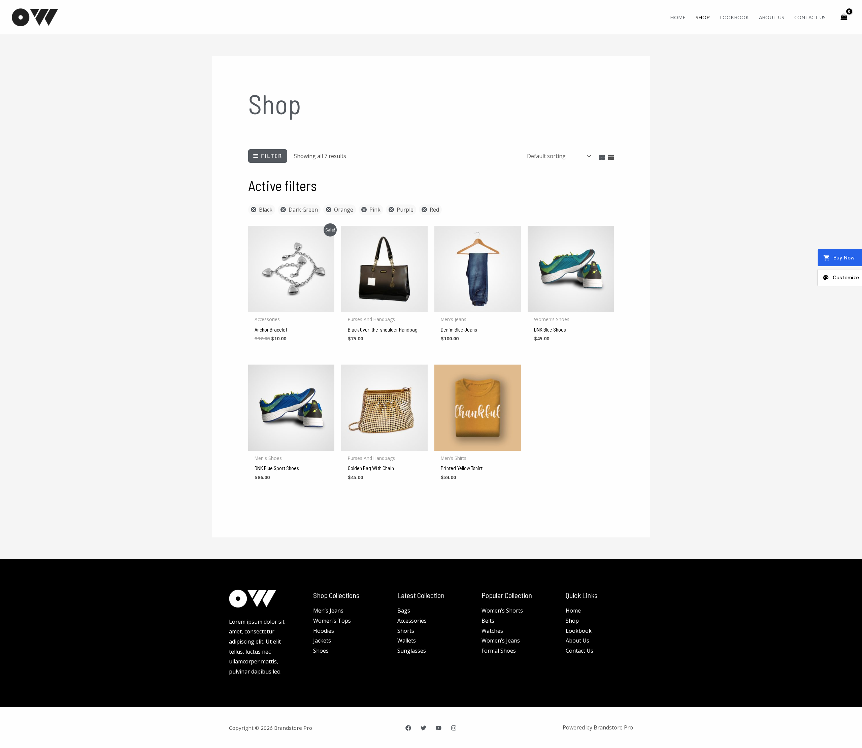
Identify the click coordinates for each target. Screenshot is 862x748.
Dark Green (303, 209)
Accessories (412, 620)
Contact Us (810, 17)
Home (678, 17)
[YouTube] (438, 728)
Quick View (291, 306)
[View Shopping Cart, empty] (843, 17)
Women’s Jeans (501, 640)
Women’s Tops (332, 620)
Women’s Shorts (502, 610)
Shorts (405, 630)
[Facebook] (408, 728)
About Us (771, 17)
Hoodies (323, 630)
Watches (492, 630)
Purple (405, 209)
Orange (343, 209)
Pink (374, 209)
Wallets (406, 640)
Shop (703, 17)
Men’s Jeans (328, 610)
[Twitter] (423, 728)
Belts (488, 620)
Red (434, 209)
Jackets (322, 640)
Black (265, 209)
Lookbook (734, 17)
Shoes (321, 650)
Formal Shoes (499, 650)
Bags (403, 610)
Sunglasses (411, 650)
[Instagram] (454, 728)
